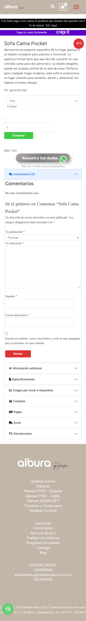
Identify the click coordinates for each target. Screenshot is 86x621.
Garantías (43, 523)
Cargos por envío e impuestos (33, 390)
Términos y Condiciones (43, 506)
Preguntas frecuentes (43, 543)
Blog (43, 553)
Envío (17, 422)
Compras (19, 401)
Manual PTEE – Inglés (43, 496)
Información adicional (27, 368)
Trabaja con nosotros (43, 538)
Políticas (43, 486)
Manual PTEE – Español (43, 491)
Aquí (54, 25)
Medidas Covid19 (43, 511)
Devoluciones (23, 433)
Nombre (11, 296)
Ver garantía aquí (15, 90)
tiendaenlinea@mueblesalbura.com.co (43, 575)
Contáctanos (43, 528)
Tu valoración (14, 243)
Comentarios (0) (24, 174)
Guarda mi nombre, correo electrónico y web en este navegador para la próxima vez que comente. (42, 341)
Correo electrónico (17, 315)
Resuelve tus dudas (40, 158)
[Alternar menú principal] (76, 7)
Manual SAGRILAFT (43, 501)
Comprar (19, 135)
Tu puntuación (15, 231)
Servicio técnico (43, 533)
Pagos (18, 412)
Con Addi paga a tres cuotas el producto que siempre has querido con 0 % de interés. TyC (43, 23)
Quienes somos (43, 481)
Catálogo (43, 548)
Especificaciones (23, 379)
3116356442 (43, 570)
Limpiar (12, 106)
